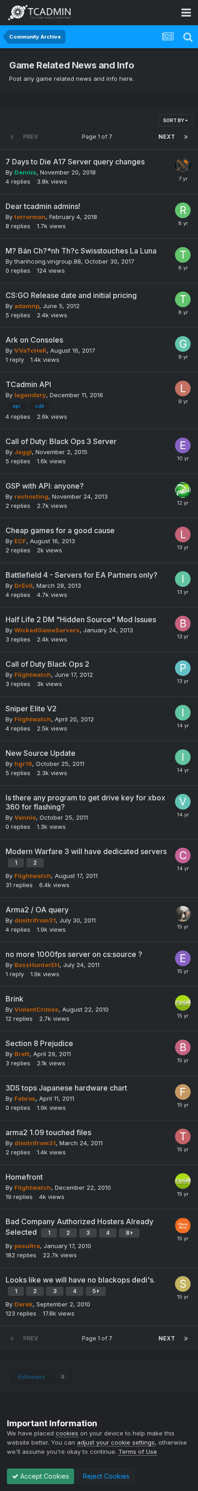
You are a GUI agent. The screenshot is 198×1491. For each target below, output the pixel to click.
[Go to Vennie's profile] (183, 802)
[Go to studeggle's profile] (183, 1284)
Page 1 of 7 (98, 136)
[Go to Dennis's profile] (183, 166)
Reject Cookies (105, 1476)
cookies (67, 1433)
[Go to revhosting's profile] (183, 490)
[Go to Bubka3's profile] (183, 623)
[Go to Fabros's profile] (183, 1092)
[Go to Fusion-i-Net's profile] (183, 1003)
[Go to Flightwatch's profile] (183, 1225)
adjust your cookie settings (116, 1442)
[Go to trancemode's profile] (183, 1136)
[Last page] (186, 137)
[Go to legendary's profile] (183, 388)
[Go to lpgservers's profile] (183, 534)
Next (166, 136)
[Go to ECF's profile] (183, 445)
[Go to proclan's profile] (183, 668)
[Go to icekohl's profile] (183, 579)
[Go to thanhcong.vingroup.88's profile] (183, 255)
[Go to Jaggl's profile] (183, 914)
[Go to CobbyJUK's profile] (183, 855)
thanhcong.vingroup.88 (47, 261)
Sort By (174, 120)
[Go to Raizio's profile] (183, 210)
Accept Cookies (43, 1476)
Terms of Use (137, 1451)
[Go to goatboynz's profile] (183, 344)
